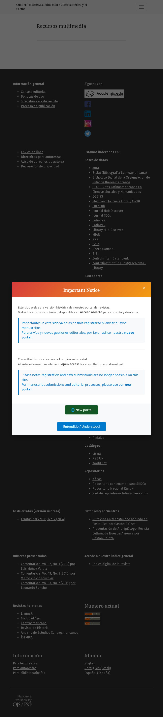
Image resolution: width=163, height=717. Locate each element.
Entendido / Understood (81, 426)
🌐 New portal (81, 410)
